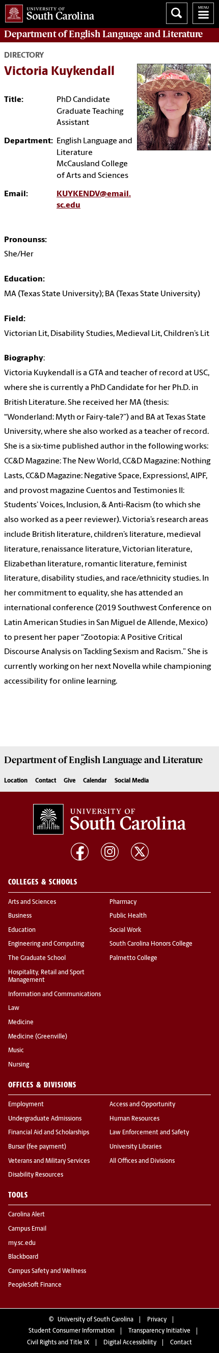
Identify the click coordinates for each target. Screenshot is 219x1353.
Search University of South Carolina (176, 13)
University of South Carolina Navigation (203, 13)
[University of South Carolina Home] (47, 11)
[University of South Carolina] (109, 819)
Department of (103, 34)
